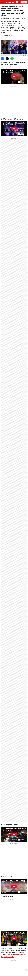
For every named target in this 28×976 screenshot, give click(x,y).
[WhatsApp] (12, 59)
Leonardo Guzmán (8, 35)
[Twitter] (7, 59)
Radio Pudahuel (8, 950)
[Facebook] (3, 59)
